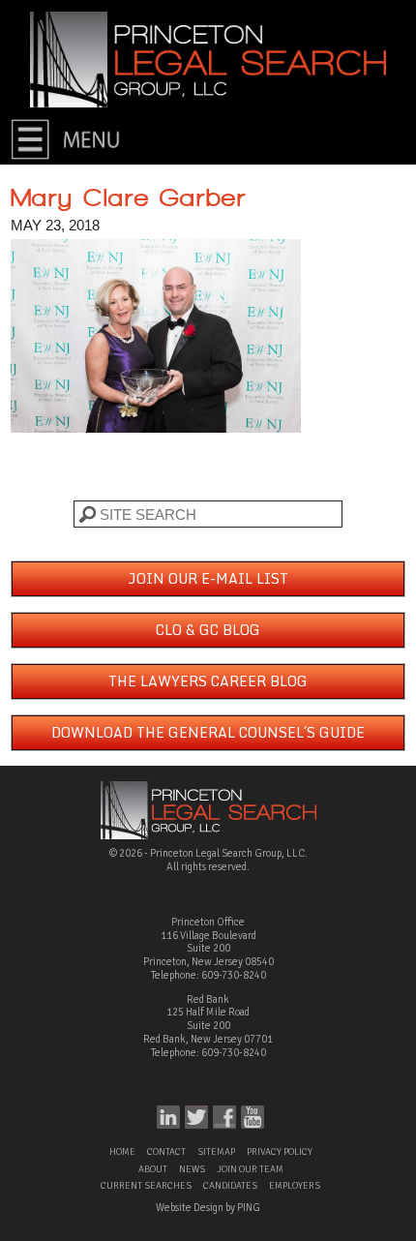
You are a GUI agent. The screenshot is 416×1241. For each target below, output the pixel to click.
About (152, 1169)
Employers (294, 1186)
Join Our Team (250, 1169)
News (192, 1169)
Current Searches (146, 1186)
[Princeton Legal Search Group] (208, 58)
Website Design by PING (208, 1207)
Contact (166, 1152)
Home (122, 1152)
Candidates (230, 1186)
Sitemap (216, 1152)
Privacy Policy (279, 1152)
